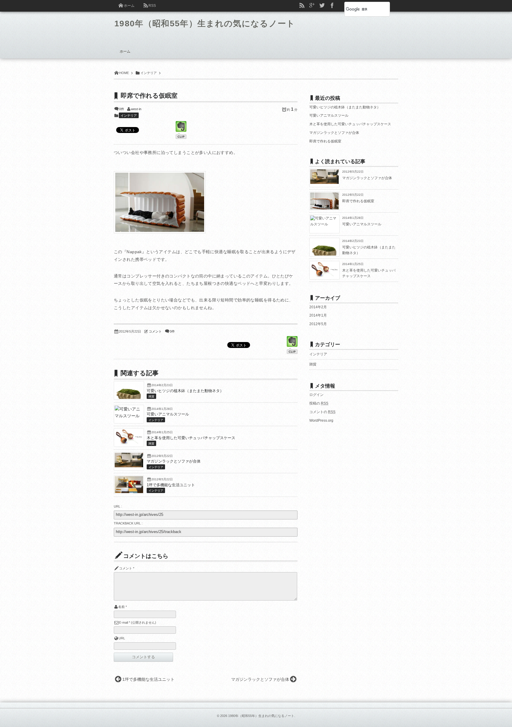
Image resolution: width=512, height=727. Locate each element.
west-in (136, 109)
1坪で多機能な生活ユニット (171, 485)
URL (122, 638)
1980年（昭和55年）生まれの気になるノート (204, 23)
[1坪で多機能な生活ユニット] (129, 492)
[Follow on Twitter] (322, 5)
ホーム (129, 6)
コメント (155, 331)
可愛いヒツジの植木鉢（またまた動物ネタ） (185, 391)
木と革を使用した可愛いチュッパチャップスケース (191, 438)
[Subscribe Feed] (302, 5)
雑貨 (151, 396)
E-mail (123, 622)
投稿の (318, 403)
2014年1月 (318, 315)
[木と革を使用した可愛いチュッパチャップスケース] (129, 442)
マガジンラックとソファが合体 (174, 461)
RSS (152, 6)
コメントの (322, 412)
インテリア (129, 115)
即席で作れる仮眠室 (325, 141)
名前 (121, 607)
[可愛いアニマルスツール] (129, 415)
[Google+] (312, 5)
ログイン (316, 395)
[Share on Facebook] (332, 5)
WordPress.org (321, 420)
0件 (121, 109)
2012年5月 (318, 324)
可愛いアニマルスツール (168, 414)
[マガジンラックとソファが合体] (129, 465)
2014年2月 (318, 307)
